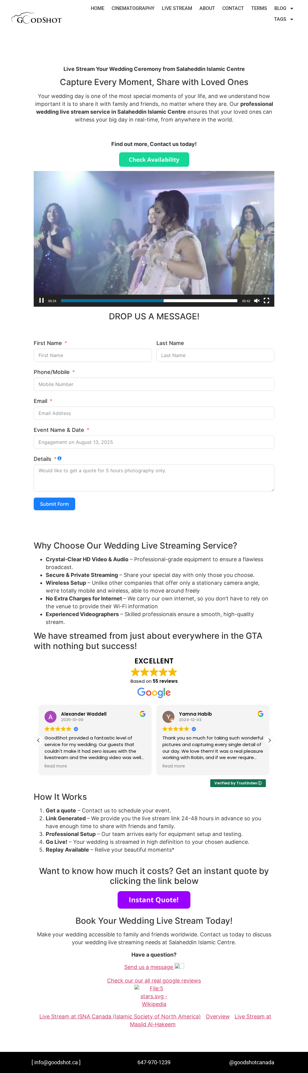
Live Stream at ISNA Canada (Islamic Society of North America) (120, 1016)
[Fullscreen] (266, 301)
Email (40, 401)
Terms (259, 8)
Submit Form (54, 504)
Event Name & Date (59, 430)
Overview (218, 1016)
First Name (48, 343)
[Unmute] (257, 301)
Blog (280, 8)
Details (42, 459)
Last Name (170, 343)
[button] (269, 740)
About (207, 8)
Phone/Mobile (52, 372)
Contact (233, 8)
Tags (280, 19)
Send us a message (149, 967)
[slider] (149, 300)
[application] (154, 239)
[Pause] (41, 301)
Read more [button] (56, 766)
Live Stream (177, 8)
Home (97, 8)
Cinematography (133, 8)
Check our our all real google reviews (154, 980)
